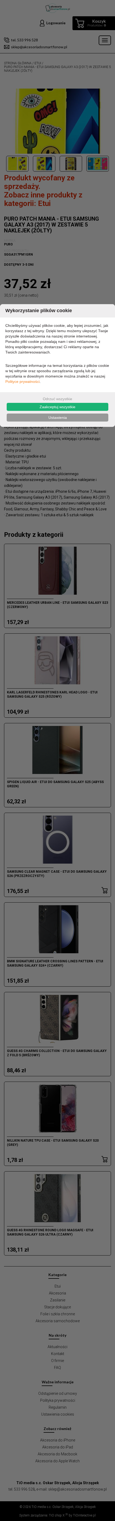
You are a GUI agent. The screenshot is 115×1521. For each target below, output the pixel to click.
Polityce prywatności (22, 381)
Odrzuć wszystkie (57, 399)
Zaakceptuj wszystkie (57, 407)
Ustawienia (57, 417)
